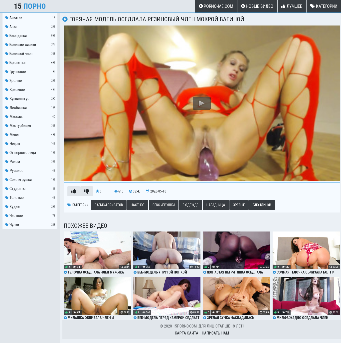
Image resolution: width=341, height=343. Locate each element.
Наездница (215, 205)
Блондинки (262, 205)
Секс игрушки (164, 205)
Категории (326, 6)
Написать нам (215, 333)
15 (30, 6)
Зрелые (239, 205)
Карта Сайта (186, 333)
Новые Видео (259, 6)
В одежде (190, 205)
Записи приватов (109, 205)
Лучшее (294, 6)
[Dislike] (86, 191)
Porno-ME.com (218, 6)
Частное (138, 205)
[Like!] (73, 191)
